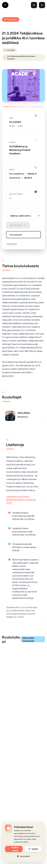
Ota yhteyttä (15, 234)
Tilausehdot (11, 243)
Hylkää (35, 849)
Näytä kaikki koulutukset (28, 639)
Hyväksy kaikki (15, 849)
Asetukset (25, 856)
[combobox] (23, 215)
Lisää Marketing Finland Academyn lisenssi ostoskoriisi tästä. (21, 499)
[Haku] (34, 5)
